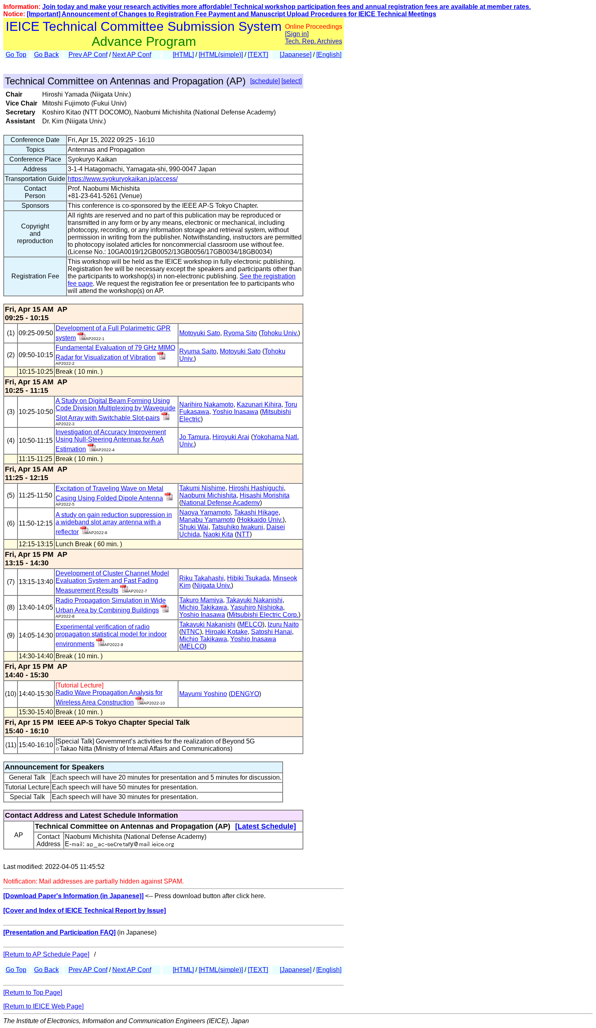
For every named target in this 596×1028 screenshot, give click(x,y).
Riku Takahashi (201, 578)
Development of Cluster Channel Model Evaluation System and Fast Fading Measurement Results (112, 582)
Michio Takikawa (203, 607)
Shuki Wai (193, 527)
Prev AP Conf (88, 54)
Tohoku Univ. (279, 333)
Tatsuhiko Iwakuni (237, 527)
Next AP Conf (131, 54)
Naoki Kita (218, 534)
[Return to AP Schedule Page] (46, 954)
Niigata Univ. (212, 585)
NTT (243, 534)
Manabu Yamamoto (207, 519)
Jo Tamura (194, 436)
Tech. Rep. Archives (313, 41)
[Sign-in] (81, 337)
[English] (328, 54)
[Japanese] (295, 54)
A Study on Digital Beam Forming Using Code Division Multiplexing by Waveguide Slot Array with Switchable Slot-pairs (116, 409)
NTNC (190, 631)
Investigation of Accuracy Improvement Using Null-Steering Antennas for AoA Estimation (111, 441)
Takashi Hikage (256, 512)
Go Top (16, 54)
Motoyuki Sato (199, 333)
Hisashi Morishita (264, 495)
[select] (291, 81)
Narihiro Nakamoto (206, 404)
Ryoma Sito (240, 333)
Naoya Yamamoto (205, 512)
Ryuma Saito (198, 351)
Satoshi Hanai (271, 631)
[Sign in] (297, 33)
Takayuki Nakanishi (254, 600)
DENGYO (245, 693)
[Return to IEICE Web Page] (43, 1006)
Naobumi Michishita (207, 495)
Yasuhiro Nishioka (256, 607)
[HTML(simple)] (221, 54)
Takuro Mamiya (201, 600)
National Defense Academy (220, 502)
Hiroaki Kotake (226, 631)
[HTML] (183, 54)
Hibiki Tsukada (248, 578)
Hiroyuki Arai (230, 436)
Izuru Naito (283, 624)
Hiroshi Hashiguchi (256, 488)
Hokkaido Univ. (261, 519)
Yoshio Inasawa (235, 411)
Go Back (46, 54)
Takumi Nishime (202, 488)
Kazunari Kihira (259, 404)
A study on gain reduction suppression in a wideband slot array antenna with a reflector (114, 523)
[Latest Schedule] (265, 826)
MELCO (250, 624)
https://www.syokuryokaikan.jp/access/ (123, 178)
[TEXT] (258, 54)
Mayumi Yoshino (203, 693)
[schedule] (265, 81)
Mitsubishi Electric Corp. (263, 614)
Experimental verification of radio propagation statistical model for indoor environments (111, 635)
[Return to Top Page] (32, 992)
